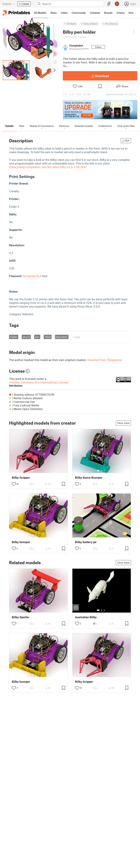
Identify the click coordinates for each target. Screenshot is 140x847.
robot (48, 336)
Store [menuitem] (53, 12)
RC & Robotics (111, 23)
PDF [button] (127, 140)
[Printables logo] (16, 13)
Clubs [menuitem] (64, 12)
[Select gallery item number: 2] (36, 470)
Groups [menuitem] (133, 12)
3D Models (71, 23)
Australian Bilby (86, 617)
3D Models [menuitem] (40, 12)
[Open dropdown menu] (133, 31)
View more (123, 422)
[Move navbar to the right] (135, 13)
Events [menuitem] (120, 12)
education (61, 336)
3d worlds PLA (32, 276)
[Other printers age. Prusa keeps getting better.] (100, 109)
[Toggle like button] (14, 484)
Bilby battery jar (86, 542)
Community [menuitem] (79, 12)
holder (13, 336)
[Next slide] (54, 70)
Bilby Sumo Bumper (88, 477)
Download (102, 76)
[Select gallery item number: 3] (38, 470)
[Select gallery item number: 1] (32, 470)
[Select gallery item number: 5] (43, 470)
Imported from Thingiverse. (104, 360)
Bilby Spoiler (20, 617)
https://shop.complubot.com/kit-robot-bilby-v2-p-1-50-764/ (48, 167)
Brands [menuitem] (108, 12)
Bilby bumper (21, 542)
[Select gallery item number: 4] (41, 470)
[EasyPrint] (108, 4)
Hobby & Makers (90, 23)
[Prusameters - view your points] (117, 4)
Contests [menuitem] (95, 12)
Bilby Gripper (21, 477)
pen (37, 336)
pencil (26, 336)
